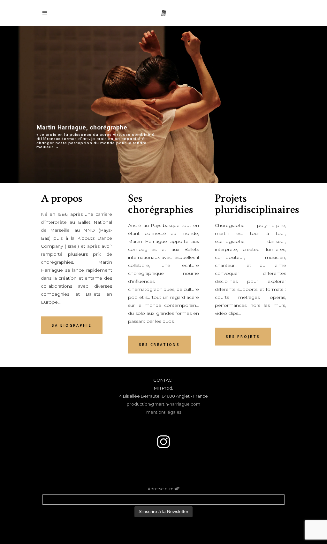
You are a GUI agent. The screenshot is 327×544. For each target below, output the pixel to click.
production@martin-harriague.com (163, 404)
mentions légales (163, 412)
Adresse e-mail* (163, 488)
